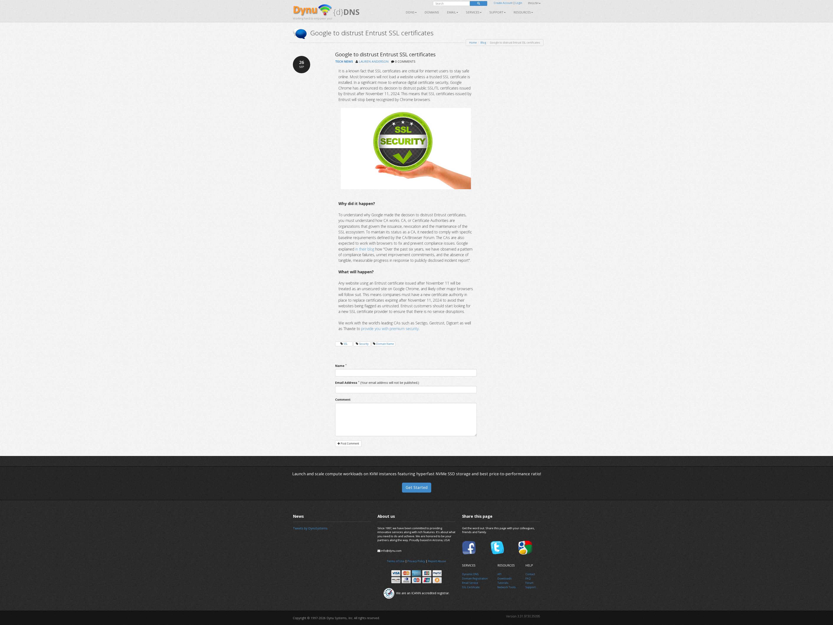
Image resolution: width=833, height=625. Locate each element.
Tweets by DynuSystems (310, 528)
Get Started (417, 487)
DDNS (410, 12)
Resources (522, 12)
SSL (346, 344)
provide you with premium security (390, 328)
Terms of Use (396, 561)
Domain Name (385, 344)
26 (301, 64)
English (533, 3)
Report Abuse (437, 561)
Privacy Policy (416, 561)
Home (473, 42)
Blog (483, 42)
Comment (343, 399)
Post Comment (349, 443)
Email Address (346, 383)
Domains (432, 12)
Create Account (503, 3)
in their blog (364, 249)
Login (518, 3)
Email (451, 12)
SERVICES (472, 12)
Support (496, 12)
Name (339, 366)
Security (364, 344)
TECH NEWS (344, 61)
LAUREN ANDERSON (374, 61)
